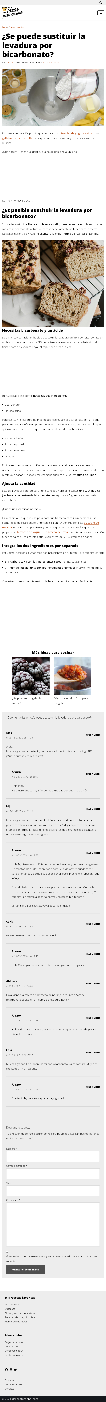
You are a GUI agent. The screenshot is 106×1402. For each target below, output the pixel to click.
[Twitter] (15, 1370)
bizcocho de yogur (28, 532)
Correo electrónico (16, 1165)
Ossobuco (10, 1308)
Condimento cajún (14, 1350)
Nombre (11, 1148)
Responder (93, 735)
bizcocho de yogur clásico (75, 133)
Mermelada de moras (16, 1321)
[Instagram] (11, 1370)
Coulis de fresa (12, 1346)
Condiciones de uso (15, 1384)
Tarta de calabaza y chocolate (20, 1317)
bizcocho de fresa (57, 532)
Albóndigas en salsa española (20, 1313)
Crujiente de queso (14, 1342)
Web (8, 1183)
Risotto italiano (12, 1304)
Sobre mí (9, 1380)
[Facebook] (6, 1370)
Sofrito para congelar (15, 1355)
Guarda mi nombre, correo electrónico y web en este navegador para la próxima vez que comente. (51, 1259)
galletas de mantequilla (17, 138)
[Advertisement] (53, 177)
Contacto (9, 1388)
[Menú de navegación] (100, 12)
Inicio (4, 27)
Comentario (13, 1200)
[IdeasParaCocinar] (12, 13)
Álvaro (9, 62)
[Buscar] (100, 2)
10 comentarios (51, 63)
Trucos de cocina (16, 27)
